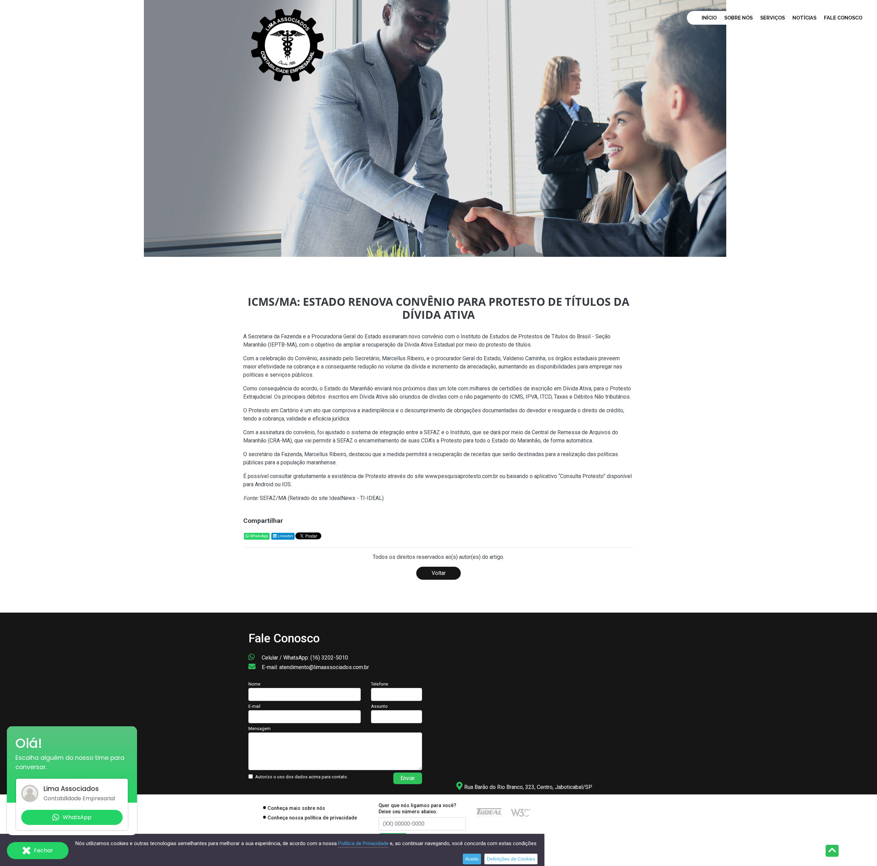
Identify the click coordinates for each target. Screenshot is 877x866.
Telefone (379, 684)
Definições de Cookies (511, 859)
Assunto (379, 706)
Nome (254, 684)
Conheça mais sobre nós (296, 808)
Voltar (439, 573)
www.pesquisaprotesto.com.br (461, 476)
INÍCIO (709, 18)
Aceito (472, 859)
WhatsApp (258, 536)
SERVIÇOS (772, 18)
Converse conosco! (100, 186)
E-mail (254, 706)
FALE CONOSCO (843, 18)
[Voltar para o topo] (832, 851)
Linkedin (284, 536)
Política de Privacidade (363, 843)
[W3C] (521, 812)
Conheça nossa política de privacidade (312, 818)
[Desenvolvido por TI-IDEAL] (489, 812)
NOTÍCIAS (804, 18)
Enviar (407, 778)
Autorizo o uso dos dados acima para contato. (301, 776)
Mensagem (259, 728)
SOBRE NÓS (738, 18)
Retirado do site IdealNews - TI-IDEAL (335, 498)
